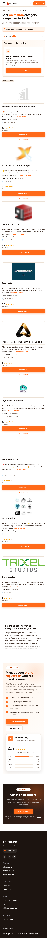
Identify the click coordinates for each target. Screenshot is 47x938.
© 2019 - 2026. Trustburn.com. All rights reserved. (21, 929)
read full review (21, 116)
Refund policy (34, 933)
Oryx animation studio (13, 400)
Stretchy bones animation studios (18, 106)
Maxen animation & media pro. (16, 165)
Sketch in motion (10, 459)
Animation (15, 10)
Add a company (9, 874)
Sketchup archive (10, 224)
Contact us (7, 889)
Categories (6, 10)
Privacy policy (8, 933)
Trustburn (10, 842)
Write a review (23, 139)
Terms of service (21, 933)
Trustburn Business (10, 901)
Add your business (10, 908)
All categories (8, 867)
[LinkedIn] (14, 857)
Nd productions (9, 518)
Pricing (5, 904)
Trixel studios (8, 577)
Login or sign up (9, 919)
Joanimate (7, 283)
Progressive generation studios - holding (22, 341)
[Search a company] (31, 3)
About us (6, 886)
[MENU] (4, 3)
